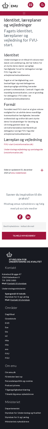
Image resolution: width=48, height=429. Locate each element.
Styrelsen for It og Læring (17, 417)
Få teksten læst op (13, 376)
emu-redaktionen (18, 172)
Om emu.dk (10, 372)
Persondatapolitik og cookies (19, 381)
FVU (7, 353)
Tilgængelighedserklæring (17, 389)
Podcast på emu (12, 385)
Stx (6, 331)
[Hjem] (10, 5)
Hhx (7, 340)
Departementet (12, 408)
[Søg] (42, 5)
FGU (7, 358)
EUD (7, 323)
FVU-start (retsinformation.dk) (18, 144)
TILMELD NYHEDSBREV (24, 235)
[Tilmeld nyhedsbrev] (30, 5)
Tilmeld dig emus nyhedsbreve (19, 394)
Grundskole (10, 318)
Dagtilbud (10, 314)
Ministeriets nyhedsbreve (17, 421)
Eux (6, 327)
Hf (6, 336)
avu (6, 349)
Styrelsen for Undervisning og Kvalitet (23, 413)
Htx (7, 345)
